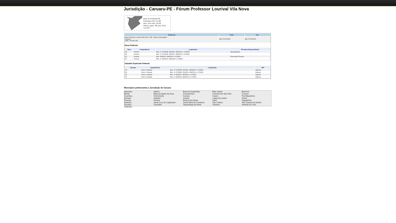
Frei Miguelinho (248, 96)
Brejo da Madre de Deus (164, 94)
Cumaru (186, 96)
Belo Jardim (217, 92)
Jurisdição (146, 1)
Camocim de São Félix (221, 94)
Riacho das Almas (190, 100)
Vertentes (128, 107)
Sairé (214, 100)
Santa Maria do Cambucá (193, 102)
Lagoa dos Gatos (219, 98)
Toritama (216, 105)
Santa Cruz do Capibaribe (165, 102)
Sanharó (127, 102)
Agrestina (128, 92)
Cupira (215, 96)
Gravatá (127, 98)
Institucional (135, 1)
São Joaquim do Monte (251, 102)
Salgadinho (247, 100)
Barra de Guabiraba (191, 92)
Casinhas (128, 96)
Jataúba (157, 98)
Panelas (127, 100)
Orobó (244, 98)
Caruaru (245, 94)
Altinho (156, 92)
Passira (157, 100)
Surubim (127, 105)
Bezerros (245, 92)
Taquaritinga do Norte (192, 105)
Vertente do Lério (249, 105)
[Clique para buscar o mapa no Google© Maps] (134, 30)
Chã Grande (159, 96)
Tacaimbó (158, 105)
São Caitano (217, 102)
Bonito (127, 94)
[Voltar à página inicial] (127, 2)
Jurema (186, 98)
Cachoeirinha (188, 94)
